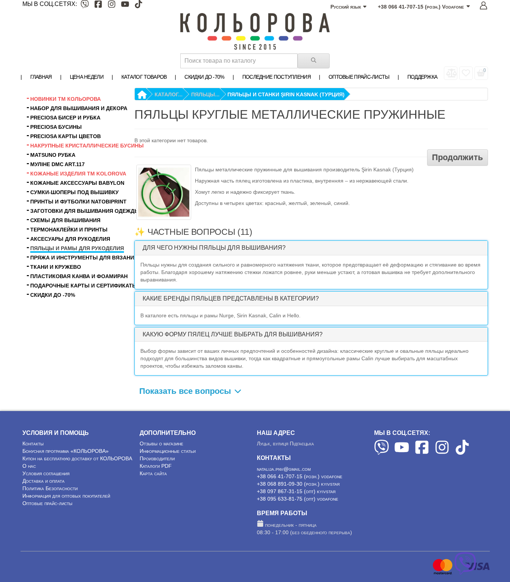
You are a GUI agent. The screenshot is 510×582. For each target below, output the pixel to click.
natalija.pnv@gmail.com (284, 469)
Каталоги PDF (156, 466)
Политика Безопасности (50, 488)
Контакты (33, 443)
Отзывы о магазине (161, 443)
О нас (29, 466)
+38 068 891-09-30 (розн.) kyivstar (298, 484)
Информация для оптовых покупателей (66, 496)
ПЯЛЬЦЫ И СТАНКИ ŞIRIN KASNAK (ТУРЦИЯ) (286, 94)
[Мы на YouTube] (125, 5)
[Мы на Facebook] (98, 5)
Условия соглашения (45, 473)
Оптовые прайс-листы (47, 503)
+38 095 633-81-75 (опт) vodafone (297, 499)
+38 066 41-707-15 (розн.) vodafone (299, 476)
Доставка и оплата (43, 481)
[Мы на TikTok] (138, 5)
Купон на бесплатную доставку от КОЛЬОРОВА (77, 458)
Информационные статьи (168, 451)
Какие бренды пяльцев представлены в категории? (231, 298)
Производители (157, 458)
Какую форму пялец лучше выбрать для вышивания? (233, 334)
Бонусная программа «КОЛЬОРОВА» (65, 451)
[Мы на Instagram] (112, 5)
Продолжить (457, 157)
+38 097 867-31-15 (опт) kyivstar (296, 491)
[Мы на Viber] (85, 5)
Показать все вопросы (186, 391)
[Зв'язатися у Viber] (465, 573)
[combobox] (239, 60)
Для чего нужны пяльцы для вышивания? (214, 248)
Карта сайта (153, 473)
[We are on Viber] (381, 453)
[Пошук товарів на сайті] (314, 60)
